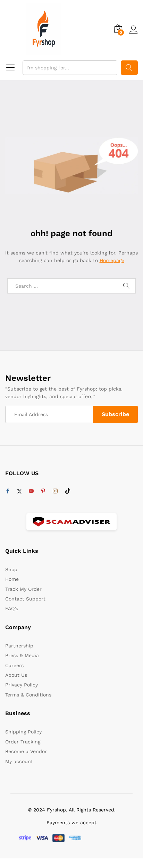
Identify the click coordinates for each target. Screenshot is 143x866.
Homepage (112, 260)
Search (129, 67)
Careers (14, 665)
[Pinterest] (43, 491)
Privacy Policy (21, 684)
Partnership (19, 645)
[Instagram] (55, 491)
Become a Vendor (26, 751)
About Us (16, 675)
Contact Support (25, 599)
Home (12, 579)
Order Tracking (22, 741)
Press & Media (22, 655)
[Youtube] (31, 491)
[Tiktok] (67, 491)
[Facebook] (8, 491)
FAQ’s (11, 608)
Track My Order (23, 589)
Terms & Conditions (28, 694)
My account (19, 761)
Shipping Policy (23, 731)
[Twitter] (19, 491)
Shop (11, 569)
